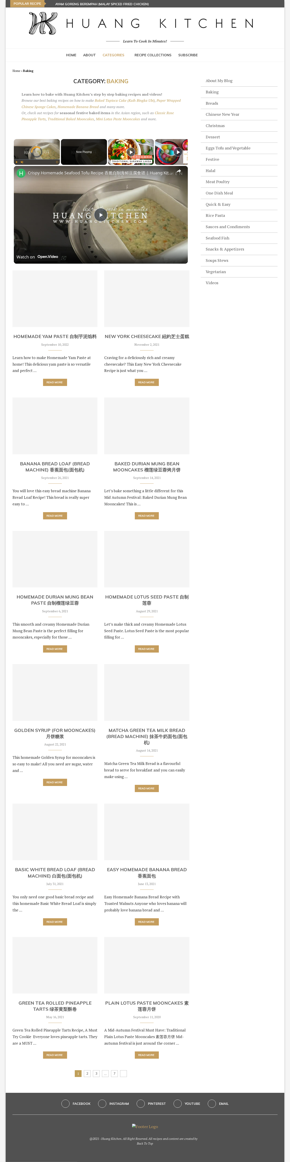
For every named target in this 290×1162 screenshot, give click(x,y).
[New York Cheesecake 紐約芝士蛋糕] (146, 298)
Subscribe (188, 55)
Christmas (215, 125)
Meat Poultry (218, 181)
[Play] (16, 162)
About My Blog (219, 80)
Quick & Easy (218, 204)
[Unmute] (22, 162)
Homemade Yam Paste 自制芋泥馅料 (55, 336)
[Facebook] (266, 3)
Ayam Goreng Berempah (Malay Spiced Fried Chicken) (102, 4)
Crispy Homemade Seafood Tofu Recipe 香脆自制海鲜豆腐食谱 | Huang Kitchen (100, 172)
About (89, 55)
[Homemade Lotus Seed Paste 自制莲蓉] (146, 559)
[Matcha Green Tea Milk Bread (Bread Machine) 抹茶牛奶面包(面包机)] (146, 692)
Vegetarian (216, 271)
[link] (21, 173)
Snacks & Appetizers (225, 249)
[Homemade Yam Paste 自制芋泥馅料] (54, 298)
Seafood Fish (217, 238)
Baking (212, 92)
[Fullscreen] (57, 162)
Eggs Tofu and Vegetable (228, 148)
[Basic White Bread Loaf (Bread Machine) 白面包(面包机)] (54, 832)
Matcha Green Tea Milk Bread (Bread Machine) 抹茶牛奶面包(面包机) (146, 736)
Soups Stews (217, 260)
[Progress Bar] (37, 159)
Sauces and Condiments (228, 226)
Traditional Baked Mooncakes (71, 118)
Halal (210, 170)
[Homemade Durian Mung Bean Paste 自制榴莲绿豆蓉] (54, 559)
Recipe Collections (153, 55)
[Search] (222, 55)
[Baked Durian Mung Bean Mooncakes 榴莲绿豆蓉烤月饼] (146, 426)
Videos (212, 282)
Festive (212, 159)
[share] (179, 171)
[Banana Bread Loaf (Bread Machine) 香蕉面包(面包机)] (54, 426)
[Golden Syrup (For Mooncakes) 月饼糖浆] (54, 692)
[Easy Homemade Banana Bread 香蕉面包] (146, 832)
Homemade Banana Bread (78, 106)
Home (71, 55)
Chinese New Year (222, 114)
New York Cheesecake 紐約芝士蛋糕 (147, 336)
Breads (212, 103)
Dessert (213, 137)
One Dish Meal (219, 193)
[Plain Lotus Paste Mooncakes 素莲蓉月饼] (146, 965)
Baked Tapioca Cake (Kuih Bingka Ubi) (125, 100)
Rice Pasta (215, 215)
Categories (113, 55)
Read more (54, 382)
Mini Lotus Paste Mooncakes (118, 118)
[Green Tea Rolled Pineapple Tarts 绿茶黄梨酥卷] (54, 965)
